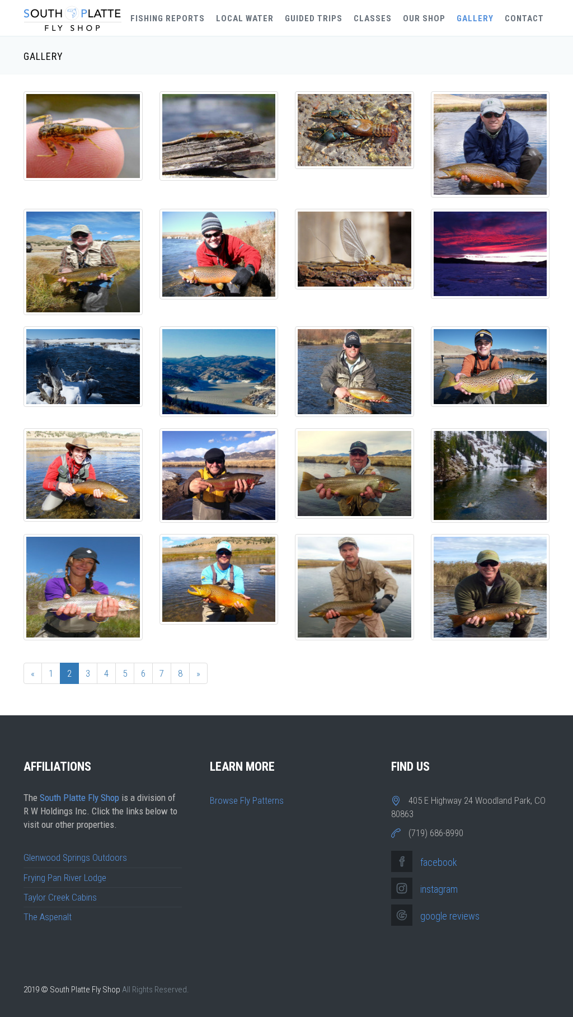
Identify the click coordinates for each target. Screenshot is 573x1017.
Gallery (475, 18)
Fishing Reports (167, 18)
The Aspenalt (48, 916)
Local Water (245, 18)
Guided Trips (313, 18)
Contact (524, 18)
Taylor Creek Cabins (60, 897)
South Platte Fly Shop (79, 797)
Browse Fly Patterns (247, 800)
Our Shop (424, 18)
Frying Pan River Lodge (65, 877)
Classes (373, 18)
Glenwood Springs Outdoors (75, 857)
